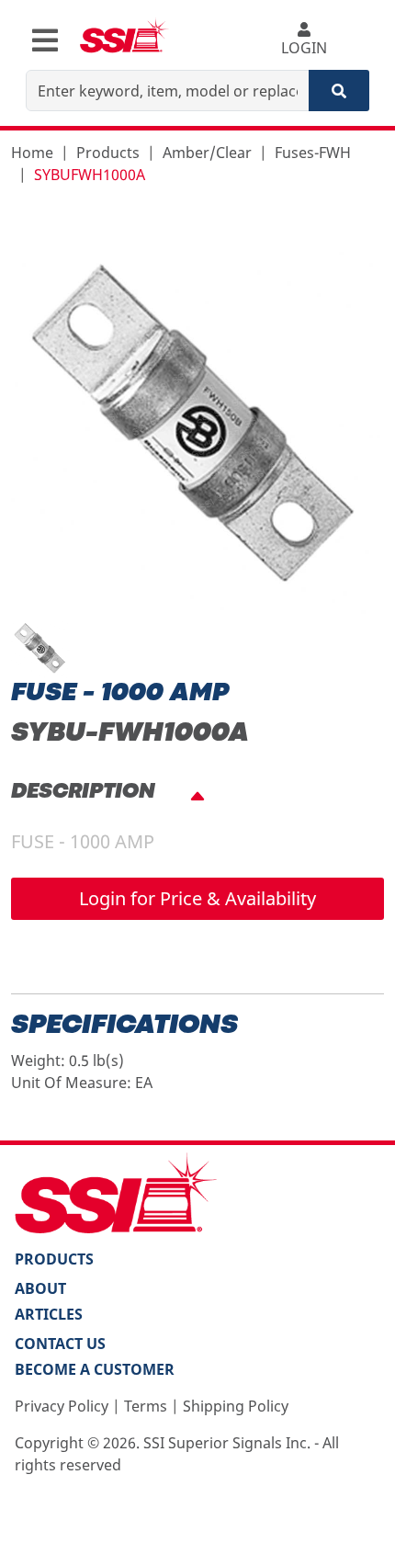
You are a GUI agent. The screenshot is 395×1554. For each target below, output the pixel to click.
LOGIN (304, 48)
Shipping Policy (235, 1406)
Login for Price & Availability (197, 898)
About (40, 1288)
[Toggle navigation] (45, 40)
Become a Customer (95, 1369)
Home (32, 152)
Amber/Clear (207, 152)
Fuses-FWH (313, 152)
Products (108, 152)
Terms (145, 1406)
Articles (49, 1314)
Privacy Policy (61, 1406)
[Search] (339, 90)
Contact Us (60, 1343)
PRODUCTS (54, 1259)
